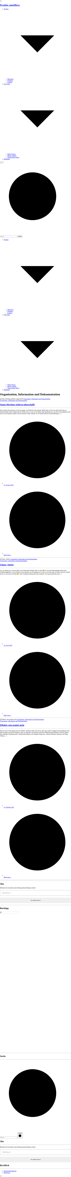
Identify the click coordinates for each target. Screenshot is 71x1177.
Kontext (9, 82)
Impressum (7, 1172)
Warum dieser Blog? (13, 157)
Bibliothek (7, 159)
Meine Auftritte (11, 156)
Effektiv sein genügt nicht (12, 725)
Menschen (10, 79)
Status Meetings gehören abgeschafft (17, 404)
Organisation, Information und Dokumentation (36, 399)
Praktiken (10, 80)
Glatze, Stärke (7, 564)
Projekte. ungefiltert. (10, 5)
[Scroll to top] (0, 1)
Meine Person (11, 154)
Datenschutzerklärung (10, 1171)
